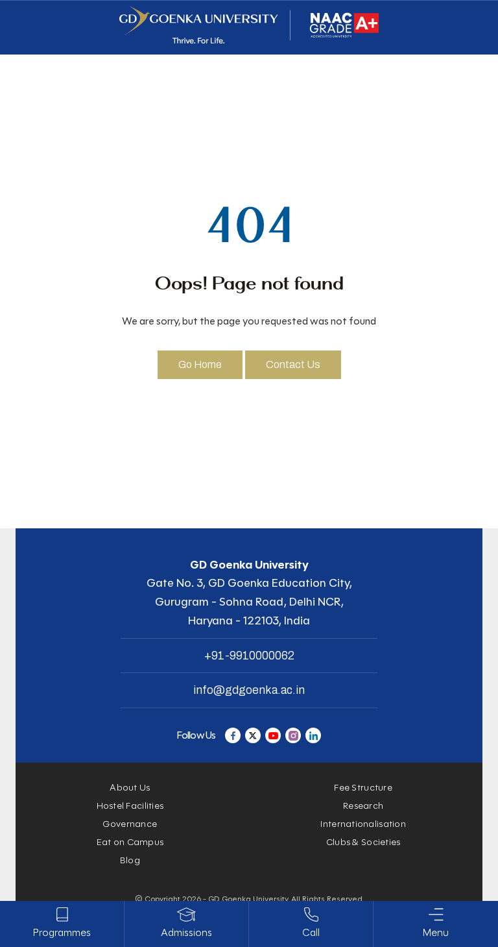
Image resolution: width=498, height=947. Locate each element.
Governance (129, 824)
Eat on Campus (130, 842)
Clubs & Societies (363, 842)
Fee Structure (363, 787)
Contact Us (293, 364)
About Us (130, 787)
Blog (130, 860)
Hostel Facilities (130, 805)
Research (363, 805)
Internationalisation (363, 824)
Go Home (200, 364)
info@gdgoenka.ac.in (249, 689)
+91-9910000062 (249, 655)
